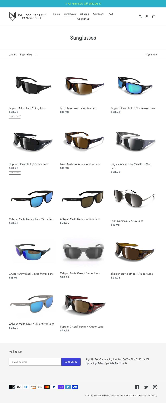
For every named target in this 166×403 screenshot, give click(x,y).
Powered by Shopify (148, 395)
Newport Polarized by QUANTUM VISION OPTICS (116, 395)
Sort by (13, 54)
